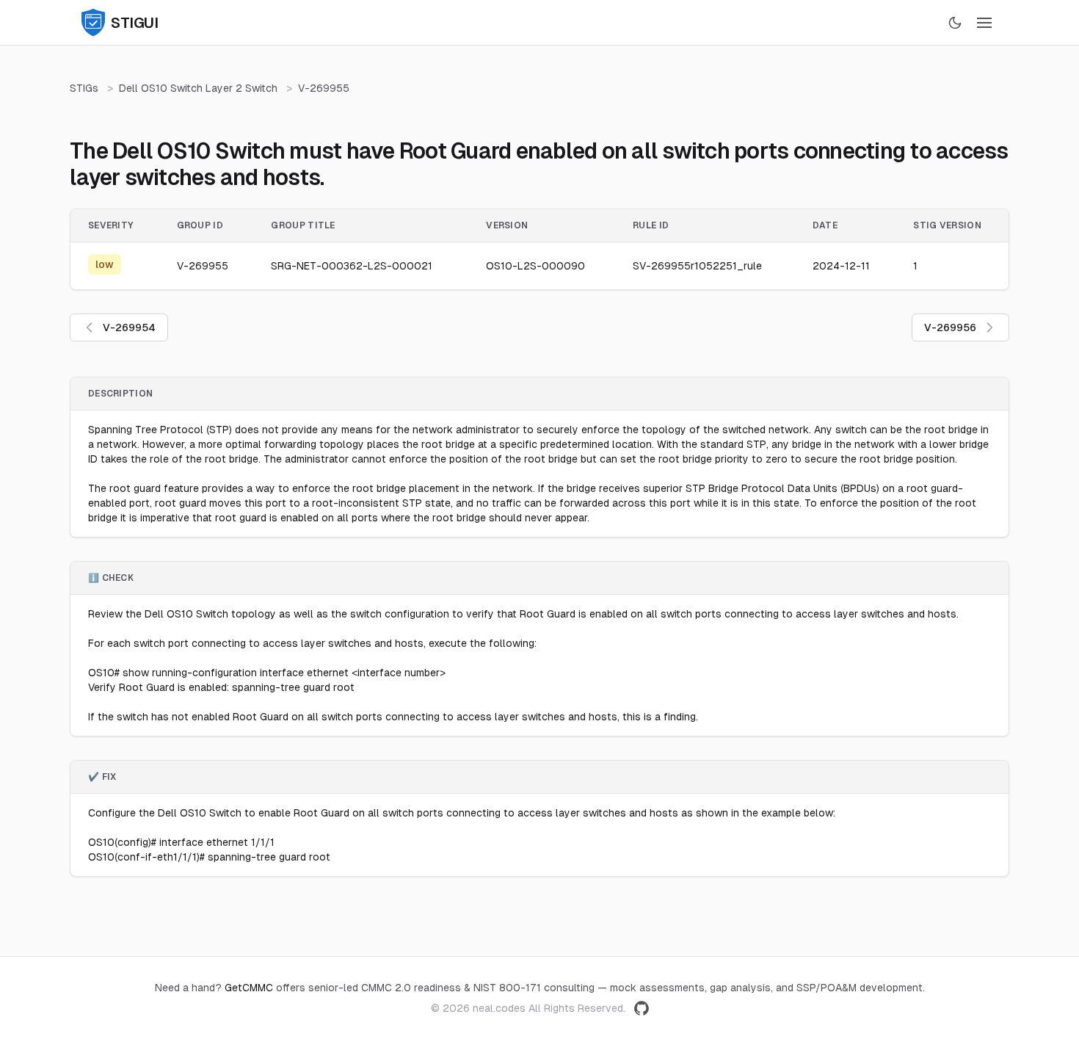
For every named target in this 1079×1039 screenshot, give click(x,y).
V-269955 (323, 88)
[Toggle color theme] (955, 23)
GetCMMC (249, 987)
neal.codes (499, 1008)
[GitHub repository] (641, 1008)
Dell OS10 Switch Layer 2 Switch (198, 88)
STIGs (84, 88)
